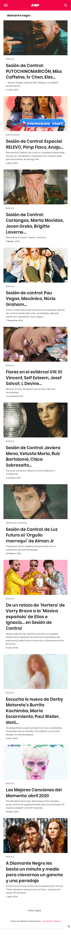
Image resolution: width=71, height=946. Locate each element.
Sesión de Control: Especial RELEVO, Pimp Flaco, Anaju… (34, 144)
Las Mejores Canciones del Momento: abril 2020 (34, 793)
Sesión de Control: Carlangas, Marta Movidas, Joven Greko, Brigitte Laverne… (35, 223)
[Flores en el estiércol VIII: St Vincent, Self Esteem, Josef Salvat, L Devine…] (35, 344)
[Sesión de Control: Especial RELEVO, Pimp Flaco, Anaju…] (35, 113)
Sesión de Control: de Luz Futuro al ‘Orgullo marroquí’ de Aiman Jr (32, 535)
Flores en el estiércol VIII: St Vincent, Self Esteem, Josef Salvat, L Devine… (34, 377)
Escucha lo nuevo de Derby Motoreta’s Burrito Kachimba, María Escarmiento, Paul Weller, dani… (34, 710)
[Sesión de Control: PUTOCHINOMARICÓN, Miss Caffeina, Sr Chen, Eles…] (35, 37)
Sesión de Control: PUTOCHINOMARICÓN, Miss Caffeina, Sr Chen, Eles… (34, 71)
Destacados (13, 135)
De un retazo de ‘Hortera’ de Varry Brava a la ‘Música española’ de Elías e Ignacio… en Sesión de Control (35, 616)
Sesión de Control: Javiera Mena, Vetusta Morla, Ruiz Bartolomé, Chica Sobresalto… (33, 456)
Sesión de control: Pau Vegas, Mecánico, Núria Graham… (30, 298)
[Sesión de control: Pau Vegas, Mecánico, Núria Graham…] (35, 265)
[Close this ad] (68, 926)
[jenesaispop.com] (35, 5)
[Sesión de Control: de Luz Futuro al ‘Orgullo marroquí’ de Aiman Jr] (35, 501)
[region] (35, 937)
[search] (66, 5)
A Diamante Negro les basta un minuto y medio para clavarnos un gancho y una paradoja (34, 872)
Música (10, 59)
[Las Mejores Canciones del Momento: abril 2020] (35, 762)
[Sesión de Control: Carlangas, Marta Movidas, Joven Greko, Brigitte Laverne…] (35, 187)
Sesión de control (16, 523)
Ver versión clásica (51, 921)
